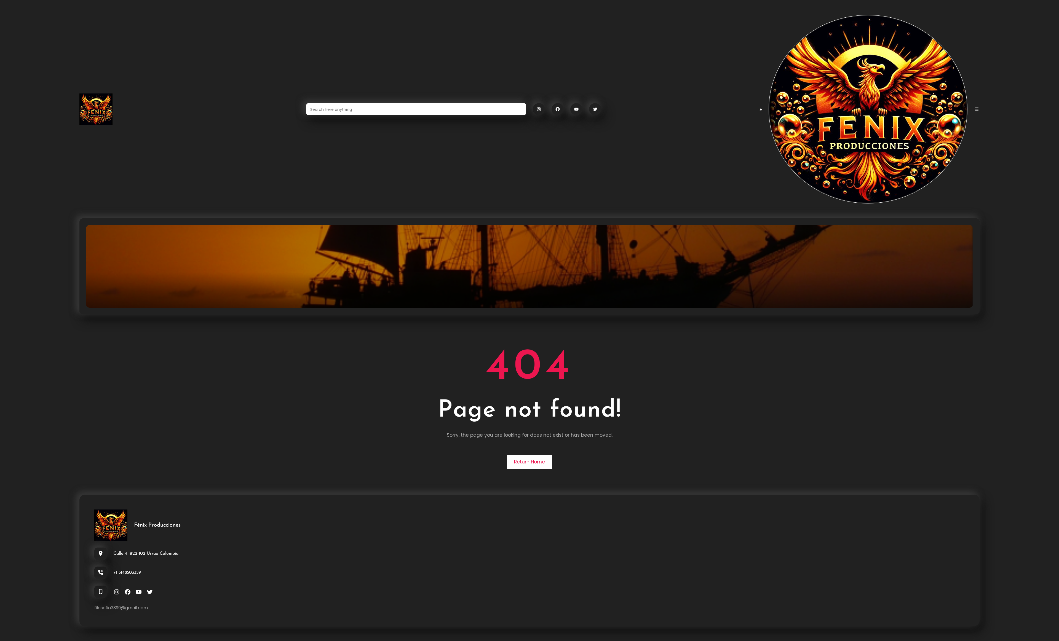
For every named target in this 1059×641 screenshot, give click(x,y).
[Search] (518, 109)
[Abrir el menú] (977, 109)
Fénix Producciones (157, 525)
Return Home (529, 461)
